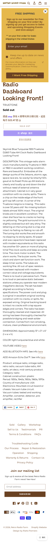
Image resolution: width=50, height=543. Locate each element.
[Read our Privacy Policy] (42, 62)
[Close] (45, 11)
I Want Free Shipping (25, 75)
